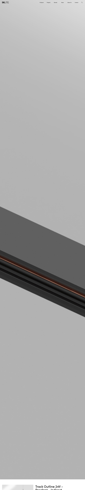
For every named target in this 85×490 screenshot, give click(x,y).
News (62, 2)
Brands (55, 2)
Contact (76, 2)
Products (42, 2)
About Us (69, 2)
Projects (48, 2)
